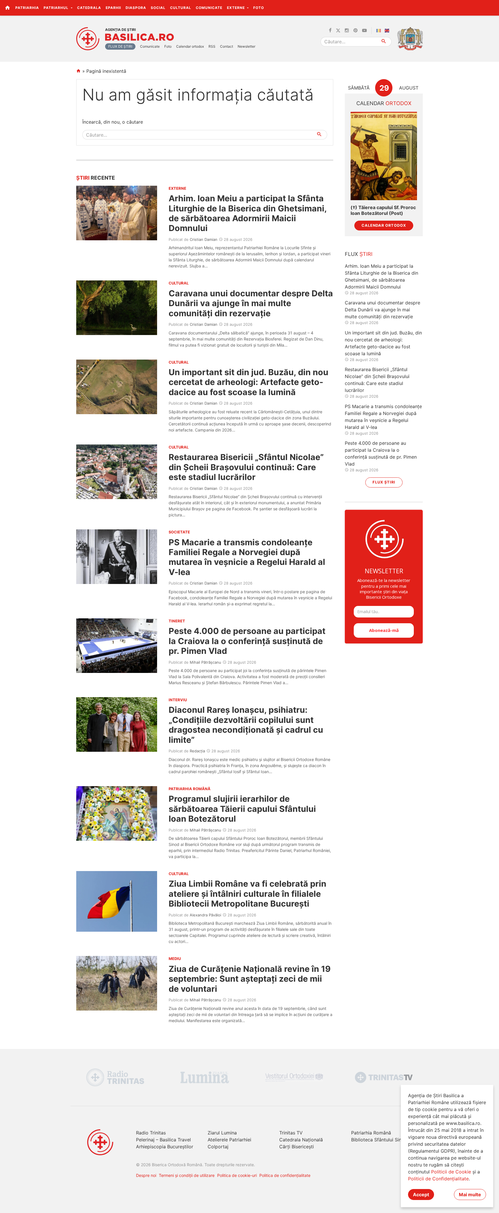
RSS (211, 46)
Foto (258, 7)
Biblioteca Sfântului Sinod (379, 1140)
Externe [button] (236, 7)
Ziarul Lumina (222, 1133)
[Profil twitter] (338, 31)
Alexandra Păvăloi (205, 915)
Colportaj (218, 1146)
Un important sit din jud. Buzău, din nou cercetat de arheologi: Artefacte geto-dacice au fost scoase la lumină (248, 382)
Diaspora (136, 7)
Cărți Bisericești (296, 1146)
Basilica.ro (139, 37)
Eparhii (113, 7)
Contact (226, 46)
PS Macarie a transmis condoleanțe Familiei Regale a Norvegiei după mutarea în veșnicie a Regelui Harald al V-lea (247, 557)
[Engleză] (388, 31)
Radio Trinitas (151, 1133)
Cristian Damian (203, 239)
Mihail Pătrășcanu (205, 662)
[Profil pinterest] (355, 31)
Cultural (180, 7)
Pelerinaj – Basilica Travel (163, 1140)
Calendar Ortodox (384, 225)
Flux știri (384, 482)
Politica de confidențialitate (284, 1175)
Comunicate (209, 7)
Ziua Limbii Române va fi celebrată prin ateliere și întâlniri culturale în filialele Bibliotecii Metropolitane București (247, 894)
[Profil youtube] (364, 31)
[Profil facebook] (330, 31)
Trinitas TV (291, 1133)
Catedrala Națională (301, 1140)
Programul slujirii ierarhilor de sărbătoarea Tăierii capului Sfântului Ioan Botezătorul (242, 809)
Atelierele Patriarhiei (229, 1140)
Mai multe (470, 1194)
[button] (491, 7)
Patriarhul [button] (57, 7)
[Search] (384, 41)
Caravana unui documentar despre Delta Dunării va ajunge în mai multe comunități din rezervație (251, 303)
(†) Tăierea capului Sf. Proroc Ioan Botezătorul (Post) (383, 210)
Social (158, 7)
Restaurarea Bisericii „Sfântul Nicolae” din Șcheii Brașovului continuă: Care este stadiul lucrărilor (246, 467)
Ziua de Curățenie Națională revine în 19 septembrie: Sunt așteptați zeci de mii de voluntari (250, 979)
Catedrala (89, 7)
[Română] (379, 31)
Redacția (197, 751)
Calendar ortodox (190, 46)
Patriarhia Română (371, 1133)
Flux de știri (120, 46)
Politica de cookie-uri (237, 1175)
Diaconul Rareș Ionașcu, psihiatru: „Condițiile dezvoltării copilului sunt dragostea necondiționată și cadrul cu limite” (246, 725)
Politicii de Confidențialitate (438, 1179)
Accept (421, 1194)
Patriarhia (27, 7)
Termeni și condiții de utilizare (187, 1175)
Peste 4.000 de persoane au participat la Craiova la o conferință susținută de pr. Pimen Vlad (247, 641)
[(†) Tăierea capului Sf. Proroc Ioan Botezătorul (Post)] (384, 156)
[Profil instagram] (347, 31)
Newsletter (246, 46)
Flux (359, 254)
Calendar (384, 103)
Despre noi (146, 1175)
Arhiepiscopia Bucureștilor (164, 1146)
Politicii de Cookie (451, 1172)
